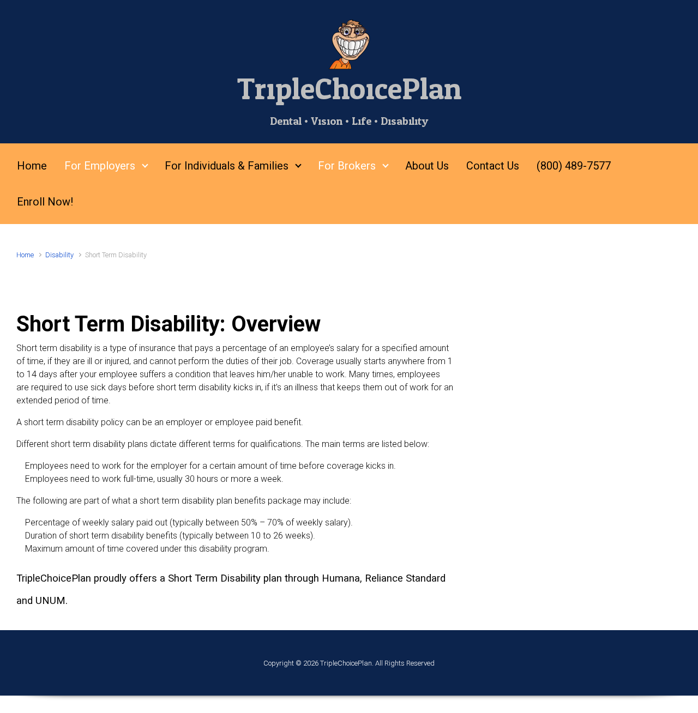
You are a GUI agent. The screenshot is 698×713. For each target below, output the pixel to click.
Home (25, 255)
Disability (59, 255)
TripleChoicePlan (349, 90)
